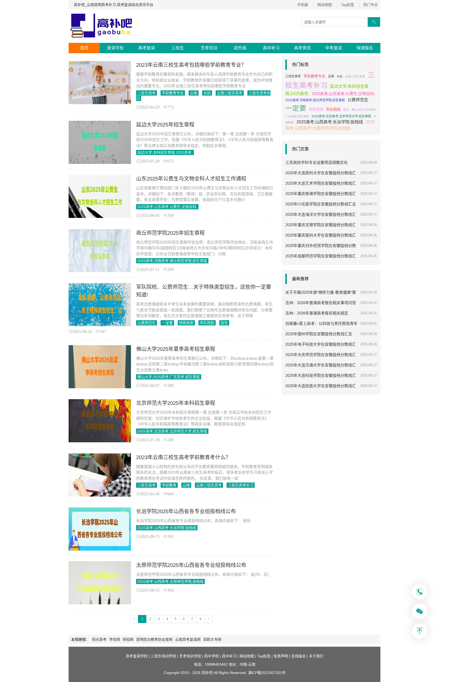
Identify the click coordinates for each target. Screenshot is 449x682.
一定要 (167, 323)
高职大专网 (212, 639)
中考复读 (333, 48)
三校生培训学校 (163, 656)
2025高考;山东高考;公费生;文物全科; (167, 207)
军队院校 (207, 323)
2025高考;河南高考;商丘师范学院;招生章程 (172, 261)
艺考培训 (209, 48)
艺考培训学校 (190, 656)
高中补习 (271, 48)
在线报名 (298, 656)
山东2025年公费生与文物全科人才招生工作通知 (191, 179)
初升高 (240, 48)
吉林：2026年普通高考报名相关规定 (316, 313)
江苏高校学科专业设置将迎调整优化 (316, 162)
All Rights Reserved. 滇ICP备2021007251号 (250, 673)
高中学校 (211, 656)
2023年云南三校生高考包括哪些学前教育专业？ (191, 65)
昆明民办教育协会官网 (154, 639)
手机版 (302, 5)
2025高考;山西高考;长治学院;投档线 (166, 528)
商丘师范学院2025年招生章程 (170, 233)
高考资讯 (302, 48)
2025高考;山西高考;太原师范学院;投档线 (170, 581)
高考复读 (146, 48)
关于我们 (316, 656)
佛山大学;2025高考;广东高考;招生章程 (168, 377)
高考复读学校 (137, 656)
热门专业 (370, 5)
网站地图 (324, 5)
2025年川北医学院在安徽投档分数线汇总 (320, 204)
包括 (207, 93)
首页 (84, 48)
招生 (224, 323)
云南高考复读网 (188, 639)
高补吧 (207, 673)
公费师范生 (146, 323)
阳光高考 (99, 639)
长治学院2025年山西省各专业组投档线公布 (186, 511)
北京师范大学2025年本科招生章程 (175, 403)
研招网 (128, 639)
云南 (193, 93)
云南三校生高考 (229, 93)
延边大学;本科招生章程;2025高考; (165, 152)
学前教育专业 (173, 93)
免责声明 (281, 656)
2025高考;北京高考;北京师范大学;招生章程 (172, 431)
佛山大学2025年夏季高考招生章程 (175, 349)
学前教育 (169, 485)
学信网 (114, 639)
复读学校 (115, 48)
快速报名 (364, 48)
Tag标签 (347, 5)
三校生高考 (146, 93)
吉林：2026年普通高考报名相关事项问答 (320, 302)
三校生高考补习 (240, 485)
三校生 (177, 48)
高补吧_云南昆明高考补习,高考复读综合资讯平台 (113, 5)
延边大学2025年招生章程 (165, 125)
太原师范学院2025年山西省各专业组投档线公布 (191, 565)
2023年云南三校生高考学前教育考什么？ (183, 457)
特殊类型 (186, 323)
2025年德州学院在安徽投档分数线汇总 (318, 334)
